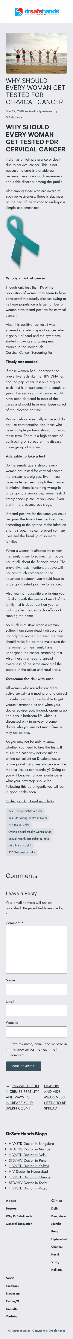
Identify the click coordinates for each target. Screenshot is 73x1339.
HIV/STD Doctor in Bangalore (31, 1143)
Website (12, 1022)
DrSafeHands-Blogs (26, 1133)
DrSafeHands (14, 117)
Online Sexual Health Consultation (29, 832)
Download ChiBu (41, 801)
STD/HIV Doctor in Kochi (28, 1182)
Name (10, 980)
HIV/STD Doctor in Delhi (28, 1154)
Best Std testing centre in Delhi (27, 818)
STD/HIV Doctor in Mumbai (30, 1149)
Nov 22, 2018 (15, 111)
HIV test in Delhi (18, 825)
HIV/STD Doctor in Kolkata (29, 1165)
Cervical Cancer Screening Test (30, 352)
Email (10, 1001)
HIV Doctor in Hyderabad (28, 1171)
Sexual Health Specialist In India (28, 838)
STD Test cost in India (21, 852)
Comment (15, 922)
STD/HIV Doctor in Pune (28, 1160)
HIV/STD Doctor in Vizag (28, 1188)
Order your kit (16, 801)
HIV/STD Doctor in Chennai (30, 1177)
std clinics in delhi (19, 845)
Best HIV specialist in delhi (25, 811)
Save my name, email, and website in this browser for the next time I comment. (38, 1049)
